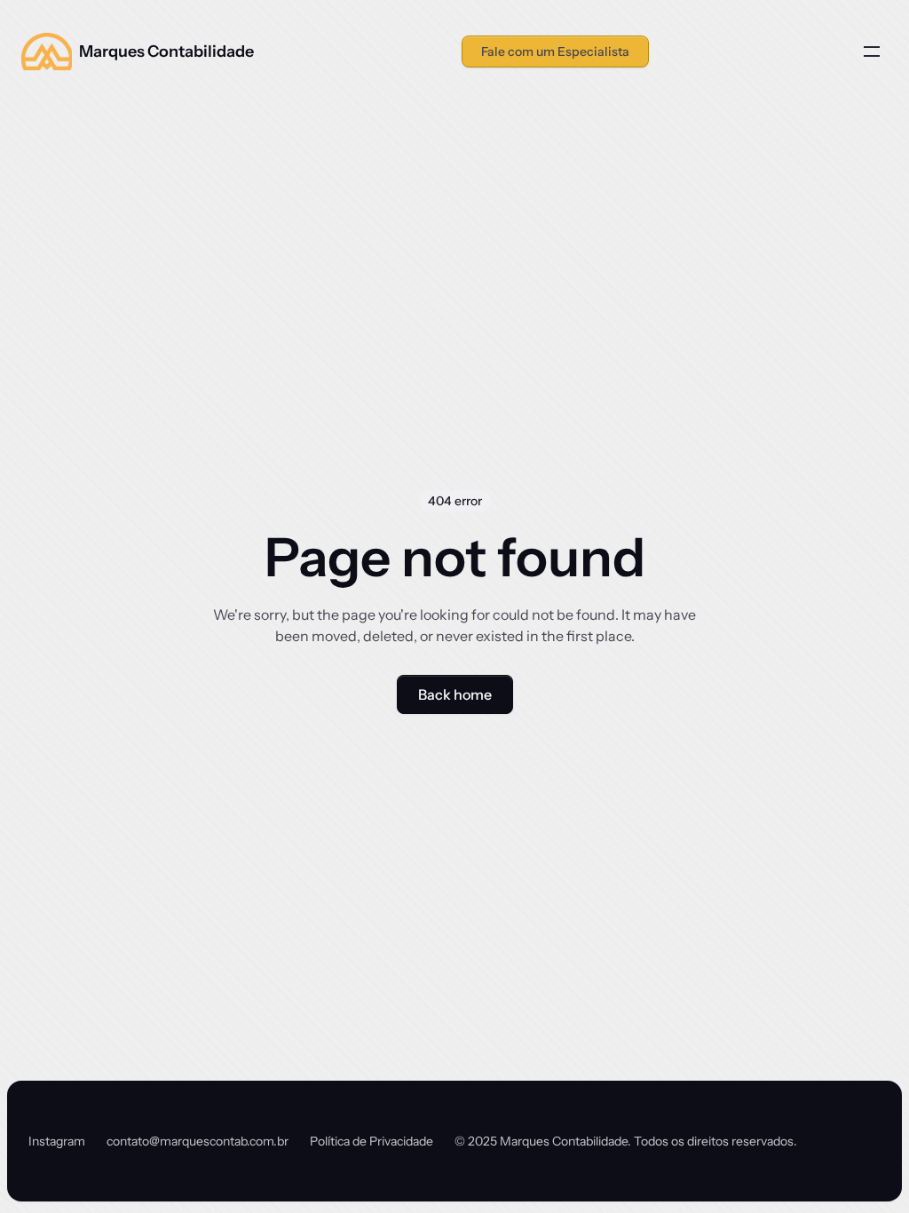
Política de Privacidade (371, 1141)
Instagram (56, 1141)
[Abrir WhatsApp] (864, 1168)
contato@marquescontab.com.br (198, 1141)
